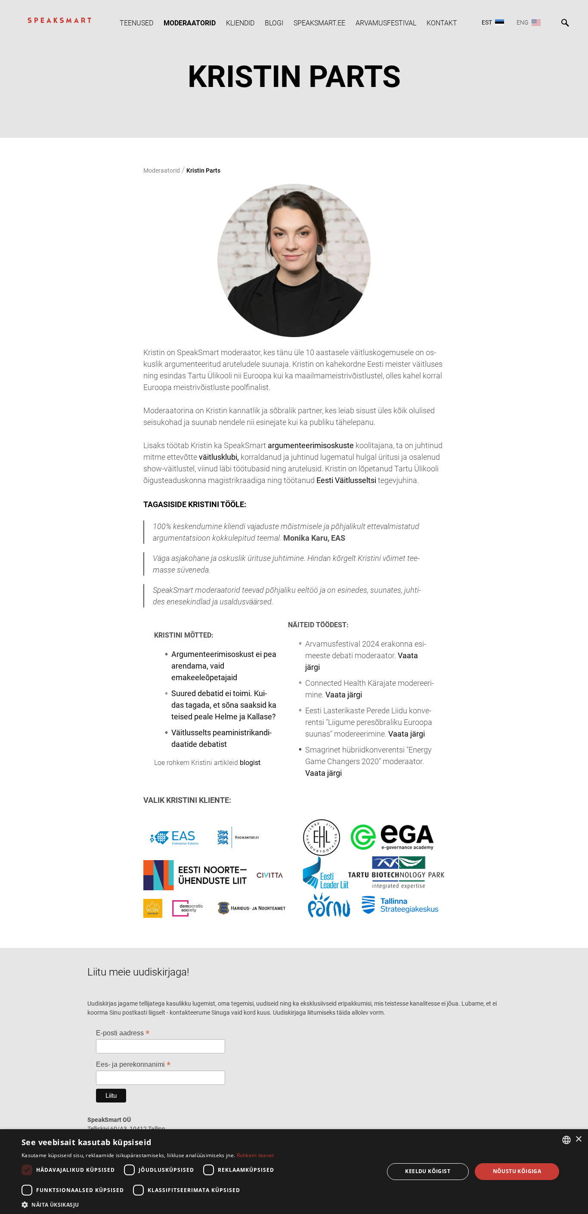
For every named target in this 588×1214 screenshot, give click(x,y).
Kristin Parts (203, 170)
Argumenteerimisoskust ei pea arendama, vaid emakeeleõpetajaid (223, 666)
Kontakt (442, 23)
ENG (523, 22)
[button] (197, 1204)
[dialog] (294, 1171)
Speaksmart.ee (319, 23)
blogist (250, 763)
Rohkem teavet (255, 1155)
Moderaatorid (190, 23)
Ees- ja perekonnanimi (133, 1064)
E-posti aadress (122, 1033)
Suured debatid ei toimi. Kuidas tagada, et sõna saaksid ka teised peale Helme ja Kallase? (223, 705)
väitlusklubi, (220, 456)
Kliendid (240, 23)
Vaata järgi (343, 694)
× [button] (578, 1139)
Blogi (274, 23)
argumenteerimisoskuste (311, 445)
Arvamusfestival (386, 23)
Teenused (136, 23)
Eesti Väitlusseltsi (347, 480)
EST (487, 22)
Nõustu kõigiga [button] (517, 1171)
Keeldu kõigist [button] (427, 1171)
